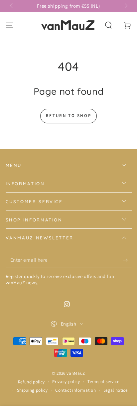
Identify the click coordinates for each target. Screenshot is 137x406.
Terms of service (103, 381)
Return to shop (68, 115)
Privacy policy (66, 381)
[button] (108, 25)
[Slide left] (12, 6)
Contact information (75, 390)
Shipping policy (32, 390)
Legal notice (115, 390)
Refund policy (31, 382)
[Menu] (9, 25)
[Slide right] (125, 6)
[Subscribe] (127, 260)
